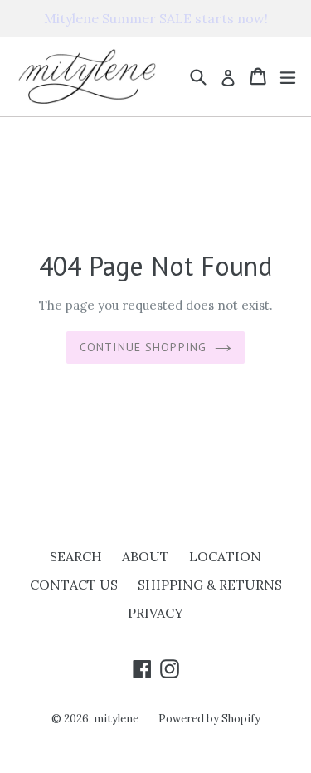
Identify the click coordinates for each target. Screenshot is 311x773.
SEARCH (76, 556)
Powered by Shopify (209, 719)
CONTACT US (74, 584)
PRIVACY (155, 612)
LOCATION (225, 556)
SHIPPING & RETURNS (210, 584)
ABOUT (145, 556)
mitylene (116, 719)
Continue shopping (143, 347)
